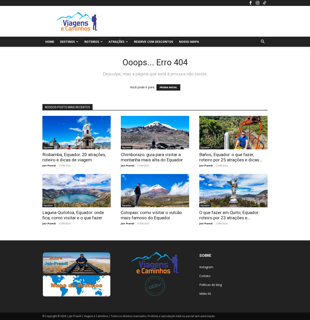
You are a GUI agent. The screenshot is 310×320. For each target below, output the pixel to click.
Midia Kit (205, 294)
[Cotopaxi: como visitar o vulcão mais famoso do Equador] (155, 191)
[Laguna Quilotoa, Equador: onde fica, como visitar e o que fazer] (76, 191)
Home (49, 42)
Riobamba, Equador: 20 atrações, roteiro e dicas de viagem (74, 157)
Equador (48, 147)
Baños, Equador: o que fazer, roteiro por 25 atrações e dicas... (230, 157)
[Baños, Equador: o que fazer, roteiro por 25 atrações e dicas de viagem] (233, 132)
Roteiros (91, 42)
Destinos (67, 42)
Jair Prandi (49, 165)
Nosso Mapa (189, 42)
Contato (204, 276)
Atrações (116, 42)
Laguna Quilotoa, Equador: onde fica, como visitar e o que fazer (73, 215)
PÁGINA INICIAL (168, 87)
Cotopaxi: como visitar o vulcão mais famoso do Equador (151, 215)
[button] (262, 42)
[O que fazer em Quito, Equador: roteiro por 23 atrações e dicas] (233, 191)
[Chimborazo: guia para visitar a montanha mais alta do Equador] (155, 132)
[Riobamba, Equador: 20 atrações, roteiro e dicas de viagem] (76, 132)
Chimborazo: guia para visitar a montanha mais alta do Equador (152, 157)
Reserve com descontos (153, 42)
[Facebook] (250, 3)
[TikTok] (264, 3)
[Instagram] (257, 3)
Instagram (206, 267)
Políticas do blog (210, 285)
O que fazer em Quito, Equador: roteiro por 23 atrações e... (229, 215)
